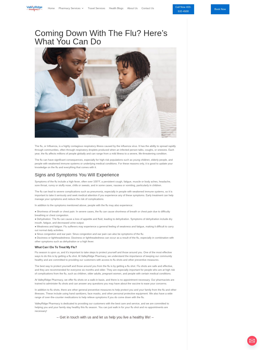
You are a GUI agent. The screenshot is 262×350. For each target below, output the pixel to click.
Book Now (220, 9)
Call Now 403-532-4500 (183, 9)
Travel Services (96, 8)
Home (51, 8)
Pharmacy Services (69, 8)
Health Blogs (116, 8)
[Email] (252, 341)
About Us (132, 8)
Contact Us (148, 8)
